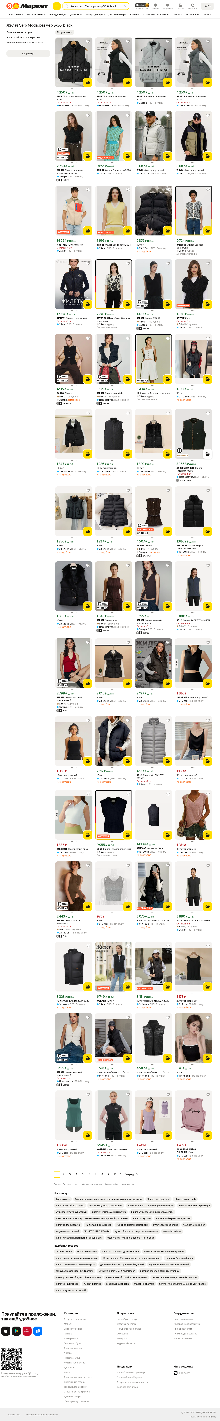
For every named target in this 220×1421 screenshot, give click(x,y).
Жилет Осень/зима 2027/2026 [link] (153, 920)
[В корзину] (88, 82)
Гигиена (68, 1333)
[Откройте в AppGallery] (27, 1335)
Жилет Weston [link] (70, 245)
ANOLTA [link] (61, 97)
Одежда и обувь (72, 1343)
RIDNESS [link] (61, 318)
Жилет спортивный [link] (150, 170)
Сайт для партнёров (127, 1387)
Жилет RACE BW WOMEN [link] (193, 620)
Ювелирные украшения (76, 1401)
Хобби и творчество (74, 1362)
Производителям (183, 1329)
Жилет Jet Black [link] (150, 848)
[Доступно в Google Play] (16, 1335)
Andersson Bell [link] (185, 468)
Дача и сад (69, 1367)
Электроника (71, 1338)
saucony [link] (141, 848)
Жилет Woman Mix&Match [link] (69, 922)
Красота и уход (72, 1358)
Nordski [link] (101, 1149)
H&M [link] (139, 393)
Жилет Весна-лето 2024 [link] (114, 170)
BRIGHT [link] (100, 170)
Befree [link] (61, 170)
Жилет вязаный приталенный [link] (149, 622)
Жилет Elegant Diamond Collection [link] (190, 547)
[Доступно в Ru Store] (37, 1335)
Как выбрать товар (127, 1319)
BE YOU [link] (180, 318)
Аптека (68, 1353)
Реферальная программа (187, 1324)
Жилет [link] (140, 245)
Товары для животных (75, 1387)
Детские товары (72, 1396)
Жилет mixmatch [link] (110, 393)
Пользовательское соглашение (41, 1414)
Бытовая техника (73, 1329)
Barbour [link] (182, 245)
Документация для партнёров (132, 1382)
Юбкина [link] (101, 1001)
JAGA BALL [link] (182, 698)
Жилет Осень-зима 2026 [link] (71, 98)
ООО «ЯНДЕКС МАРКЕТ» (203, 1412)
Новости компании (183, 1319)
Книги (67, 1372)
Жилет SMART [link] (148, 318)
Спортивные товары (74, 1382)
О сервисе (122, 1333)
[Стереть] (125, 6)
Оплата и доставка (126, 1324)
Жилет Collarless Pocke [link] (189, 469)
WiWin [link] (140, 170)
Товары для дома (73, 1348)
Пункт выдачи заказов (185, 1333)
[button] (64, 32)
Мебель (68, 1324)
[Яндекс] (212, 1416)
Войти (207, 6)
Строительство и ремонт (77, 1391)
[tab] (15, 15)
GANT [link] (99, 849)
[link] (63, 1199)
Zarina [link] (61, 393)
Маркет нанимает (183, 1338)
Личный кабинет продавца (131, 1372)
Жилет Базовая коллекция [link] (190, 246)
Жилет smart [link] (108, 620)
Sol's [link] (179, 620)
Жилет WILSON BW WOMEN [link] (150, 776)
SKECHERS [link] (182, 546)
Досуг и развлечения (75, 1319)
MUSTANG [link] (62, 245)
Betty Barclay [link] (105, 318)
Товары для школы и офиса (78, 1377)
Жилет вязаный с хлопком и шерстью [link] (70, 171)
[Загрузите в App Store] (5, 1335)
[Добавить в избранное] (88, 41)
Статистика (14, 1414)
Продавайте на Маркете (129, 1377)
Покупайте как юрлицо (129, 1329)
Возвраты (122, 1338)
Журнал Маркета (126, 1343)
